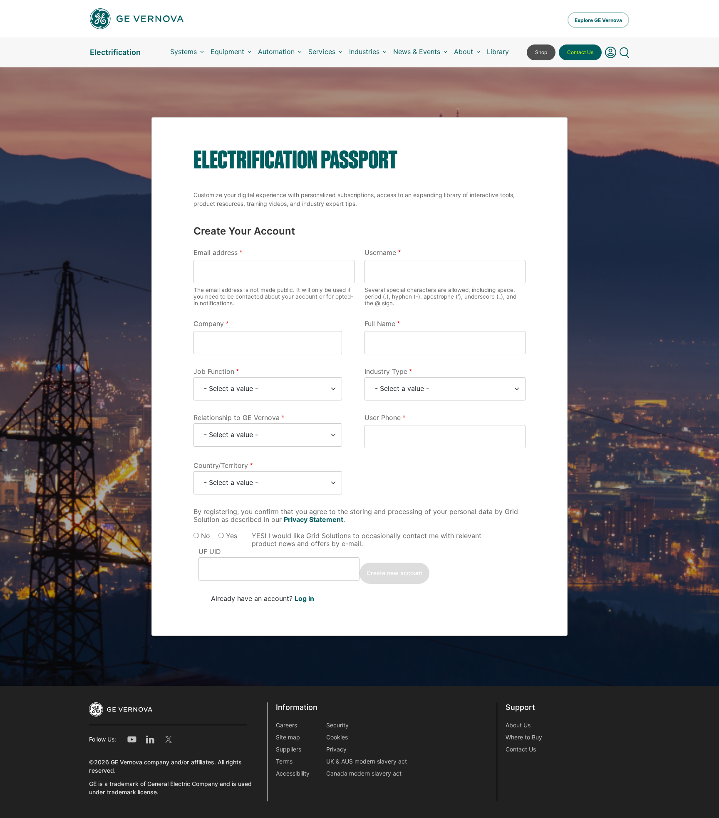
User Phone (382, 418)
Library (498, 52)
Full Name (379, 324)
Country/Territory (220, 466)
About (463, 52)
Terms (284, 761)
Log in (304, 599)
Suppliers (288, 749)
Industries (364, 52)
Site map (288, 737)
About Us (518, 725)
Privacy (336, 749)
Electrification (115, 52)
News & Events (416, 52)
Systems (183, 52)
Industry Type (385, 372)
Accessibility (293, 773)
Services (321, 52)
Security (337, 725)
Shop (541, 52)
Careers (286, 725)
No (205, 536)
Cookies (337, 737)
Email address (215, 253)
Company (208, 324)
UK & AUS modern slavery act (366, 761)
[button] (611, 52)
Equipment (227, 52)
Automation (276, 52)
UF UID (209, 552)
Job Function (213, 372)
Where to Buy (524, 737)
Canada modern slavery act (364, 773)
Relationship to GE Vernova (236, 418)
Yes (231, 536)
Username (380, 253)
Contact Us (580, 52)
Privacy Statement (313, 520)
